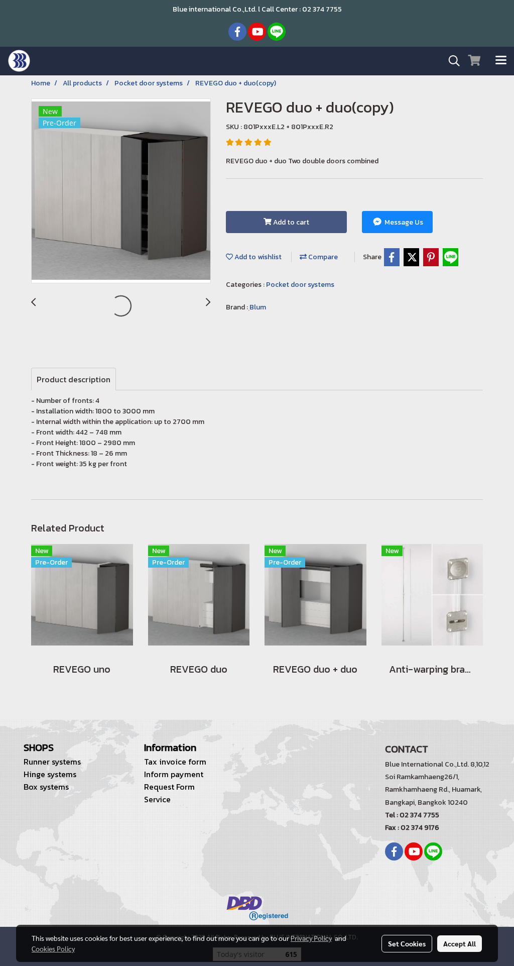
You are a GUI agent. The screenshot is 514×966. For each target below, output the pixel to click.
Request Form (169, 787)
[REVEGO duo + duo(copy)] (121, 191)
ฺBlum (257, 307)
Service (157, 799)
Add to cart (290, 222)
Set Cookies (407, 943)
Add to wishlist (257, 257)
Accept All (459, 943)
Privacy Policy (311, 937)
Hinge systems (50, 774)
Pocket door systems (300, 284)
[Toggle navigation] (501, 61)
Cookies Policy (53, 948)
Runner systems (52, 762)
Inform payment (173, 774)
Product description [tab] (73, 379)
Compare (322, 257)
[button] (451, 60)
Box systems (46, 787)
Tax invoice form (175, 762)
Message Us (403, 222)
